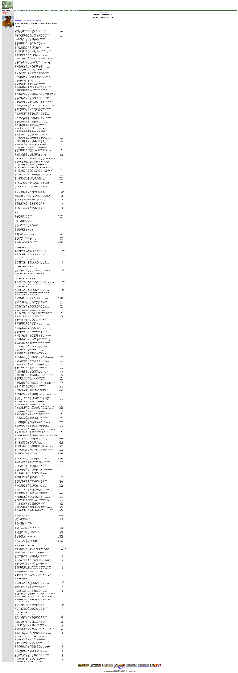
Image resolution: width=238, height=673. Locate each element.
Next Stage (38, 20)
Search (73, 10)
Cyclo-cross (49, 10)
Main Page (18, 20)
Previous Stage (30, 20)
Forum (77, 10)
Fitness (64, 10)
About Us (120, 668)
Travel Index (124, 667)
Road (37, 10)
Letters (69, 10)
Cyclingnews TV (18, 10)
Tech (28, 10)
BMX (44, 10)
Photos (59, 10)
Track (54, 10)
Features (32, 10)
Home (114, 667)
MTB (40, 10)
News (24, 10)
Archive (118, 667)
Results (24, 20)
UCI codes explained (104, 12)
